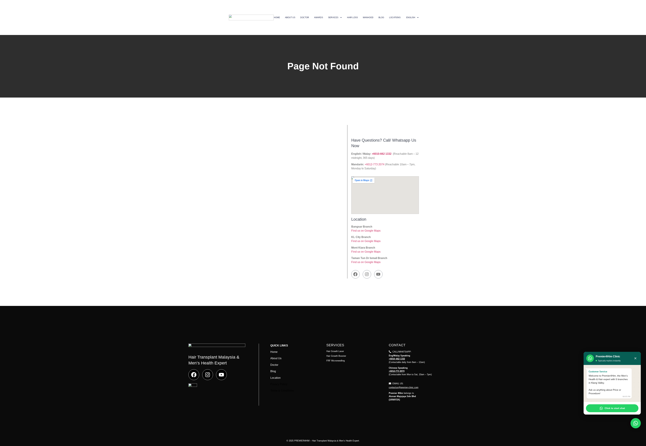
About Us (290, 17)
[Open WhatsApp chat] (636, 423)
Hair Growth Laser (335, 351)
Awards (318, 17)
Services (333, 17)
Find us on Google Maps (366, 230)
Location (275, 377)
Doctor (304, 17)
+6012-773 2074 (375, 164)
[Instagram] (367, 274)
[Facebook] (355, 274)
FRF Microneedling (335, 360)
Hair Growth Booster (336, 356)
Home (277, 17)
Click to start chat (615, 408)
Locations (395, 17)
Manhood (368, 17)
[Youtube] (378, 274)
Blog (381, 17)
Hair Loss (352, 17)
